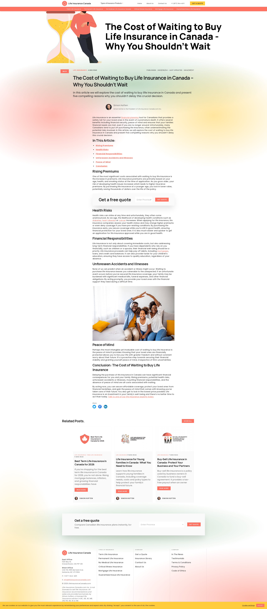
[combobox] (143, 199)
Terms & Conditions (181, 562)
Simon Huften (120, 105)
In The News (177, 554)
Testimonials (178, 558)
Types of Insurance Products (111, 3)
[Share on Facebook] (100, 406)
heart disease (109, 220)
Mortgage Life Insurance (164, 9)
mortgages (162, 251)
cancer (122, 220)
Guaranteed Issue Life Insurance (188, 9)
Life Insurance (80, 70)
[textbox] (143, 200)
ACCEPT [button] (260, 605)
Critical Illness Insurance (143, 9)
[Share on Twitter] (94, 406)
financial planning (130, 117)
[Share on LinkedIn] (105, 406)
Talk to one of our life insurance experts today (131, 396)
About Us (150, 3)
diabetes (97, 220)
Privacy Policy (178, 566)
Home (139, 3)
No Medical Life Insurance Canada (118, 9)
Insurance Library (143, 558)
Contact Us (162, 3)
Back (65, 71)
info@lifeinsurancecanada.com (77, 580)
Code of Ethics (179, 570)
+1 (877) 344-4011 (178, 3)
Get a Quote (197, 3)
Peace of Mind (103, 162)
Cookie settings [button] (248, 605)
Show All (188, 421)
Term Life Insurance (74, 9)
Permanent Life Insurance (93, 9)
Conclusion (101, 166)
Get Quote (162, 199)
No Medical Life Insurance (111, 562)
